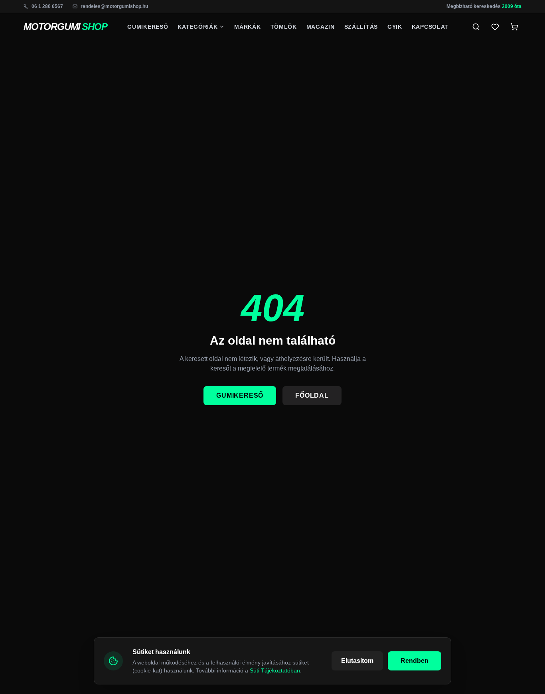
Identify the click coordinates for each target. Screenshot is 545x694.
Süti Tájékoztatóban (275, 670)
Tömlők (284, 27)
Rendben (414, 660)
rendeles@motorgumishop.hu (114, 6)
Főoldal (312, 395)
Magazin (320, 27)
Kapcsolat (430, 27)
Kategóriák (197, 27)
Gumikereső (147, 27)
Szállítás (361, 27)
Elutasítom (357, 660)
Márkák (247, 27)
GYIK (394, 27)
